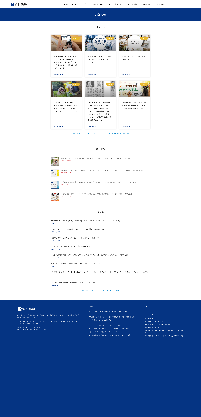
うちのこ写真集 (131, 4)
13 (109, 133)
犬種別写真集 (145, 4)
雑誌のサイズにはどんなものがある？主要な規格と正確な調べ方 (75, 238)
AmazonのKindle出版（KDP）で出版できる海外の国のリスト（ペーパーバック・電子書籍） (86, 220)
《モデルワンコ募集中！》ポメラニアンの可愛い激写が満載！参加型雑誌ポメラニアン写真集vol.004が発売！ (97, 194)
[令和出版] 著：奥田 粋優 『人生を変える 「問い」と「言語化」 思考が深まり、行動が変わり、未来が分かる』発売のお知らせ (103, 170)
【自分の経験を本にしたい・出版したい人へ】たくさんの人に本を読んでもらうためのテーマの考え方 (89, 255)
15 (115, 133)
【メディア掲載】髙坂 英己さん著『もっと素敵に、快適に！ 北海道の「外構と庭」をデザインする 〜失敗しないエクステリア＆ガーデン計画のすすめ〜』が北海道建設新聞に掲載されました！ (100, 111)
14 (112, 133)
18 (124, 133)
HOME (66, 4)
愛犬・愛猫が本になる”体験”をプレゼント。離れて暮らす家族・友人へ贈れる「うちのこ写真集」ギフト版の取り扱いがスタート (65, 62)
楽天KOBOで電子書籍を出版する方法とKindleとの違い (71, 246)
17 (121, 133)
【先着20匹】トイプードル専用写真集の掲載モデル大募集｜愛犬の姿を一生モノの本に (134, 105)
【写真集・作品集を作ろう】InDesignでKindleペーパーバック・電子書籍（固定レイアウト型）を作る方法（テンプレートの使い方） (99, 273)
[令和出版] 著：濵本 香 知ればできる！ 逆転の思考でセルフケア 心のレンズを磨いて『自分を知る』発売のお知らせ (99, 182)
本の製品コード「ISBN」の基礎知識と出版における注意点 (73, 282)
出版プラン (85, 4)
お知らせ (73, 4)
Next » (128, 133)
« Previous (74, 133)
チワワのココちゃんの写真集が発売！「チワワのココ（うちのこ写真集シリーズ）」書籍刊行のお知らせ (95, 158)
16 (118, 133)
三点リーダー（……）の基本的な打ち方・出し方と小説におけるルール (77, 229)
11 (103, 133)
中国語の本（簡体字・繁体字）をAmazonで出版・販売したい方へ (76, 263)
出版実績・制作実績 (114, 4)
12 (106, 133)
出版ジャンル (98, 4)
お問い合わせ (159, 4)
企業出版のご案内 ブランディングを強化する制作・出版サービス (100, 59)
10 (99, 133)
